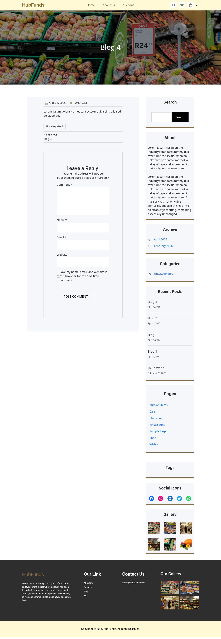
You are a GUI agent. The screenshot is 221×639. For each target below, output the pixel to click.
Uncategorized (54, 126)
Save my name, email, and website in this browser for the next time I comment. (83, 276)
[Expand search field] (173, 5)
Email (61, 237)
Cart (152, 411)
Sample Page (158, 431)
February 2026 (163, 246)
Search (180, 117)
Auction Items (159, 405)
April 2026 (160, 239)
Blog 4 (152, 302)
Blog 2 (152, 335)
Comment (64, 184)
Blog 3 (152, 318)
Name (62, 220)
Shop (153, 438)
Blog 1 (152, 351)
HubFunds (33, 5)
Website (62, 254)
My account (157, 425)
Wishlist (155, 444)
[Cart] (190, 5)
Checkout (156, 418)
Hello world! (156, 368)
